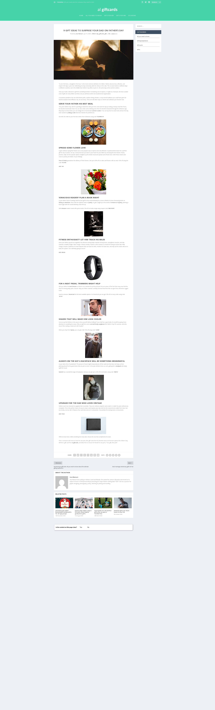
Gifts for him (121, 15)
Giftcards (140, 45)
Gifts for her (109, 15)
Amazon (64, 208)
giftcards (101, 34)
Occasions (132, 15)
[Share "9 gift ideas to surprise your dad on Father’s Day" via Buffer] (94, 455)
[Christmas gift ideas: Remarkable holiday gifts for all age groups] (64, 503)
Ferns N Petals (63, 160)
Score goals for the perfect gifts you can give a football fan (103, 512)
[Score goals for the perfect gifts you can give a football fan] (103, 503)
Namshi (61, 372)
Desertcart (71, 294)
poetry (90, 202)
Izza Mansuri (79, 34)
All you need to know (94, 15)
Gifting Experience (142, 41)
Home (81, 15)
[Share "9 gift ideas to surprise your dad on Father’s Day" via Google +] (81, 455)
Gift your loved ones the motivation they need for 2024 (79, 2)
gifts (106, 34)
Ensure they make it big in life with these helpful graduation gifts (83, 512)
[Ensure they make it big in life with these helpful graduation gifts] (84, 503)
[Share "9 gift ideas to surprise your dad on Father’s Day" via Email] (98, 455)
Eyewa (72, 330)
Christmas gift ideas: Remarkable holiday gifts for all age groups (63, 512)
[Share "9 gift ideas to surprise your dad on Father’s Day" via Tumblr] (84, 455)
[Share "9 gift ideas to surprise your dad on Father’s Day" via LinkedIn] (91, 455)
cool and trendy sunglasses (97, 324)
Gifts (138, 49)
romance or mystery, (117, 202)
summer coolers (96, 111)
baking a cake (71, 112)
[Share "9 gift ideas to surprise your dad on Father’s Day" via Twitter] (78, 455)
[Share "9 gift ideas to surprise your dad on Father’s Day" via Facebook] (74, 455)
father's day (95, 34)
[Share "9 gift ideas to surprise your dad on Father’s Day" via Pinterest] (88, 455)
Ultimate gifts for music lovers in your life (121, 511)
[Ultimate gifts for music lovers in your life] (123, 503)
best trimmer (73, 286)
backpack (118, 366)
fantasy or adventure (64, 202)
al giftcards (75, 442)
